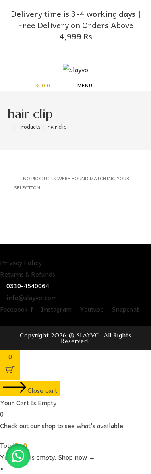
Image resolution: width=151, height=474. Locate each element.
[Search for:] (114, 85)
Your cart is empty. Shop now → (47, 456)
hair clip (57, 126)
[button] (18, 456)
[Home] (10, 126)
